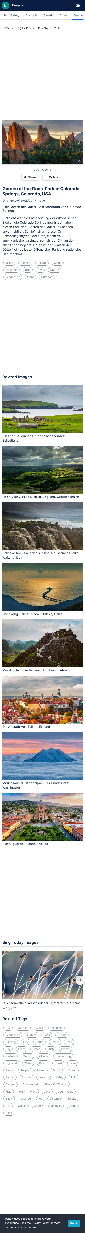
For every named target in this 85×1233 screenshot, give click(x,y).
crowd (72, 1070)
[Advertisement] (42, 75)
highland (11, 1063)
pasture (10, 1056)
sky (40, 269)
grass (21, 1049)
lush (51, 1049)
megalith (55, 1105)
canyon (25, 262)
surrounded (30, 1084)
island (72, 1105)
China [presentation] (63, 15)
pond (9, 1112)
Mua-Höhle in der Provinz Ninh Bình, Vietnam (36, 670)
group (57, 1070)
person (41, 1070)
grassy (65, 1049)
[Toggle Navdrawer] (78, 5)
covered (25, 1098)
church (38, 1105)
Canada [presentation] (48, 15)
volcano (44, 1077)
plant (30, 277)
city (25, 1042)
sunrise (26, 1077)
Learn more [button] (28, 1227)
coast (58, 1063)
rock (46, 1034)
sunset (10, 1077)
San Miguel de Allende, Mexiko (25, 844)
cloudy (27, 1056)
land (47, 1091)
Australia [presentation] (31, 15)
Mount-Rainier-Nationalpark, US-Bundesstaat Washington (36, 785)
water (28, 1063)
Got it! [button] (74, 1223)
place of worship (56, 1084)
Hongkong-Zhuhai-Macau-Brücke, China (32, 614)
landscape (13, 277)
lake (72, 1063)
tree (27, 269)
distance (55, 1098)
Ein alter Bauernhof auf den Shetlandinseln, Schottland (34, 438)
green (36, 1049)
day (8, 1049)
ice (40, 1098)
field (9, 1091)
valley (9, 262)
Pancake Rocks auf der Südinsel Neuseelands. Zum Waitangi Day (40, 555)
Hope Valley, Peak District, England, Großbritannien (40, 497)
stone (9, 1070)
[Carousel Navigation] (42, 983)
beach (43, 1063)
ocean (22, 1105)
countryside (65, 1091)
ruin (73, 1077)
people (24, 1070)
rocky (72, 1098)
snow (9, 1098)
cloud (57, 262)
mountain (11, 269)
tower (55, 1042)
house (40, 1042)
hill (21, 1091)
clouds (43, 1056)
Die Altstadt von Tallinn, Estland (26, 727)
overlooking (63, 1056)
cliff (8, 1105)
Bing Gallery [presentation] (11, 15)
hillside (42, 262)
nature (54, 269)
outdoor (46, 277)
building (11, 1042)
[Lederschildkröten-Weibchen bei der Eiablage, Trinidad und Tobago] (6, 142)
